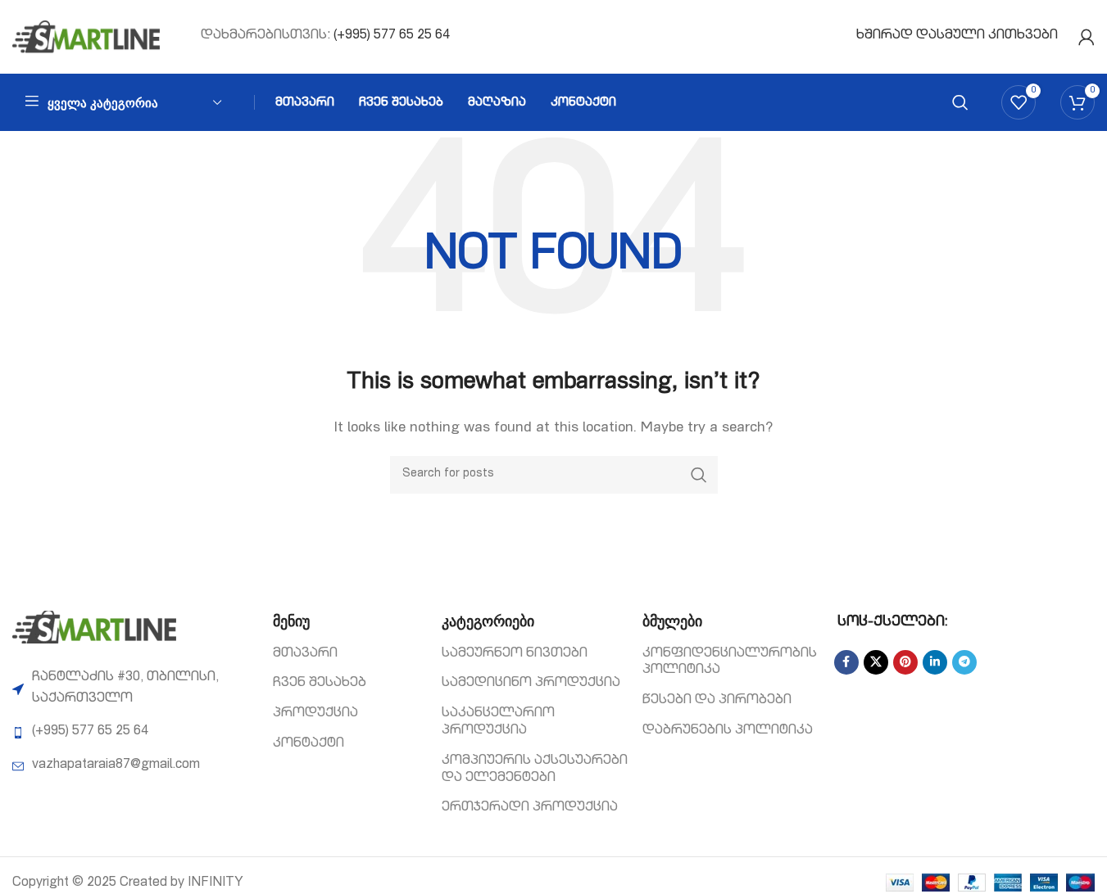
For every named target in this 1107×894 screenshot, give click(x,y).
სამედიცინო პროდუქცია (531, 683)
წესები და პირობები (717, 700)
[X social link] (876, 662)
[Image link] (94, 627)
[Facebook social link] (846, 662)
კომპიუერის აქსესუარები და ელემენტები (535, 770)
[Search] (960, 102)
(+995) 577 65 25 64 (391, 36)
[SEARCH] (699, 475)
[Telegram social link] (964, 662)
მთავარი (305, 654)
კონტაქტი (308, 744)
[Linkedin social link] (935, 662)
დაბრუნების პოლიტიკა (727, 731)
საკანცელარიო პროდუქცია (498, 722)
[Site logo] (86, 37)
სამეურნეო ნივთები (515, 654)
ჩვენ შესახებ (319, 683)
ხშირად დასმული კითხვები (957, 36)
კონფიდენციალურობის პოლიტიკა (729, 663)
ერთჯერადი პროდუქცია (530, 808)
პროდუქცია (315, 713)
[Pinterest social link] (905, 662)
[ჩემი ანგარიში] (1086, 36)
